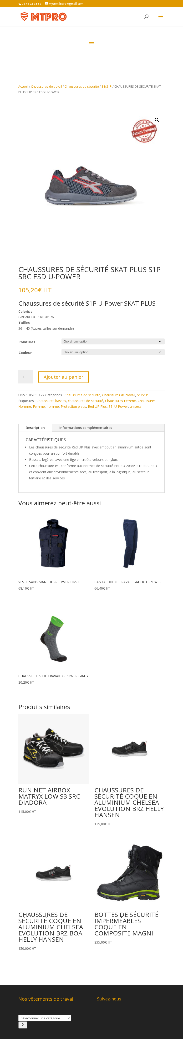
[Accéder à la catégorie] (22, 1025)
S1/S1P (107, 86)
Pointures (27, 342)
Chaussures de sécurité (82, 86)
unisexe (136, 406)
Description (35, 427)
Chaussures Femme (120, 400)
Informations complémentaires (85, 427)
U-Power (121, 406)
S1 (110, 406)
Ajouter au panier (63, 377)
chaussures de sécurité (85, 400)
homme (53, 406)
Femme (39, 406)
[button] (157, 120)
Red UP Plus (97, 406)
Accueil (23, 86)
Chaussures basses (51, 400)
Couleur (25, 352)
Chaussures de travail (46, 86)
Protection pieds (73, 406)
